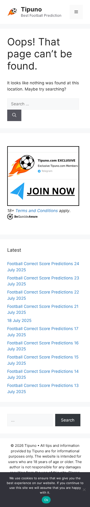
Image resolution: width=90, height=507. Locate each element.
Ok (46, 500)
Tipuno (31, 9)
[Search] (14, 115)
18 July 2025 (19, 320)
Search (67, 420)
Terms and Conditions (36, 210)
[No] (84, 489)
